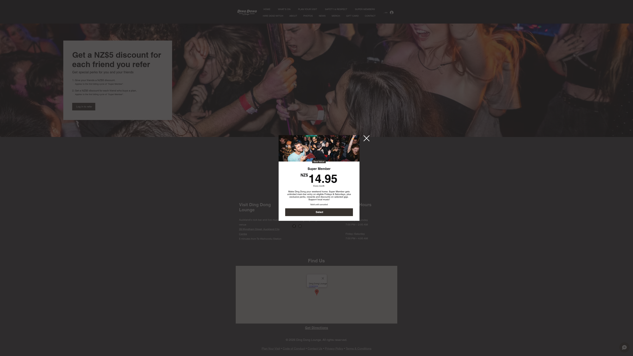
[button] (366, 138)
